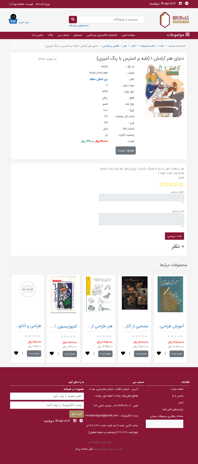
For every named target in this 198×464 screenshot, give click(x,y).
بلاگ (50, 35)
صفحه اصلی (128, 35)
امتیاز (181, 177)
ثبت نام (76, 414)
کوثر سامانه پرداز (84, 449)
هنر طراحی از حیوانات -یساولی (88, 326)
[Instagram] (180, 3)
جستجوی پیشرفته (79, 25)
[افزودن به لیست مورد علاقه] (16, 353)
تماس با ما (37, 35)
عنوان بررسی (177, 192)
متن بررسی (178, 211)
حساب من (63, 35)
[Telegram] (187, 3)
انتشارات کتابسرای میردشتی (102, 35)
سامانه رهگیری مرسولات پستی (166, 416)
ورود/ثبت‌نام (43, 4)
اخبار (180, 402)
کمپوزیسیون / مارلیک (59, 326)
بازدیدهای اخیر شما (173, 409)
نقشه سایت (177, 389)
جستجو (78, 35)
